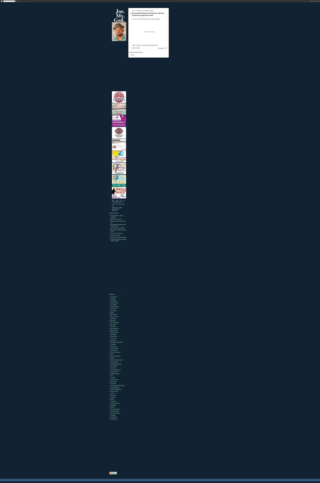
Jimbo (112, 354)
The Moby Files (114, 365)
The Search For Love (115, 413)
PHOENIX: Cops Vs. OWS (116, 219)
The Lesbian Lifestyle (115, 409)
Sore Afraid (113, 405)
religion (156, 45)
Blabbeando (113, 318)
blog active (113, 320)
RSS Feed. (114, 210)
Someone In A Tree (115, 403)
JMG (138, 48)
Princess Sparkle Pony (116, 389)
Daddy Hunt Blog (114, 332)
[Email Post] (165, 48)
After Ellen (113, 298)
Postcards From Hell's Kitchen (118, 385)
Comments (160, 48)
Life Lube (112, 358)
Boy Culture (113, 324)
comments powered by (135, 52)
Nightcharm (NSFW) (115, 373)
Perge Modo (113, 383)
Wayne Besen (114, 419)
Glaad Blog (113, 344)
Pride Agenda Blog (115, 387)
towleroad (113, 415)
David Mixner (114, 336)
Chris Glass (113, 326)
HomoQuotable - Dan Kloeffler (117, 228)
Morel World (113, 367)
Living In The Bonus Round (116, 359)
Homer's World (114, 350)
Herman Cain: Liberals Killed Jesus (118, 237)
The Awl (112, 407)
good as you (114, 346)
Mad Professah (114, 361)
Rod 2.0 (112, 399)
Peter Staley (113, 381)
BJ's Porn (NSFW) (114, 316)
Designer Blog (114, 330)
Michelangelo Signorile (116, 363)
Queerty (112, 393)
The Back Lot (113, 310)
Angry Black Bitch (115, 306)
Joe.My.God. (119, 15)
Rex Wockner (114, 395)
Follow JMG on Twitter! (117, 207)
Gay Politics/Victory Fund (116, 342)
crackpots (138, 45)
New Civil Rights (114, 371)
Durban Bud (113, 340)
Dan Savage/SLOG (115, 328)
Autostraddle (114, 304)
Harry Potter (151, 45)
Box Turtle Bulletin (115, 322)
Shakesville (113, 401)
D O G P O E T (114, 338)
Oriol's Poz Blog (114, 379)
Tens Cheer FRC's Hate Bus (117, 233)
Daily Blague (113, 334)
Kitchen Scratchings (115, 356)
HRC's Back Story (114, 348)
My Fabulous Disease (116, 369)
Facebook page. (115, 209)
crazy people (144, 45)
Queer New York (114, 391)
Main (133, 10)
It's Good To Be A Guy (115, 352)
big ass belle (114, 314)
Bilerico (112, 312)
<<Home (132, 54)
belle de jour (114, 308)
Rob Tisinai (113, 397)
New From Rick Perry (115, 235)
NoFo (112, 375)
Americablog (114, 300)
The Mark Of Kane (115, 411)
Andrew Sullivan (114, 302)
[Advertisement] (116, 268)
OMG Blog (113, 377)
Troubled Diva (114, 417)
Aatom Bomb (114, 296)
